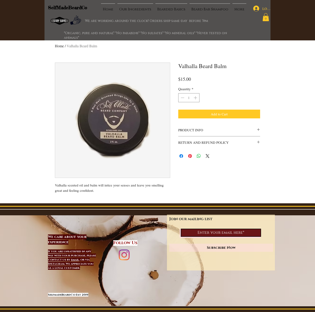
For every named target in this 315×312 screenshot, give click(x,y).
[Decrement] (182, 97)
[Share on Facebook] (181, 156)
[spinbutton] (189, 97)
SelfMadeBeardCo (67, 7)
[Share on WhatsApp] (199, 156)
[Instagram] (124, 254)
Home (59, 45)
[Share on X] (207, 156)
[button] (265, 17)
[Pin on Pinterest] (190, 156)
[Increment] (196, 97)
